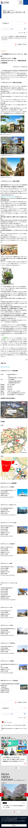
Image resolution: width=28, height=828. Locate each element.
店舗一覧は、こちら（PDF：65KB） (8, 196)
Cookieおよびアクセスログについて (13, 820)
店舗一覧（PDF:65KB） (5, 367)
